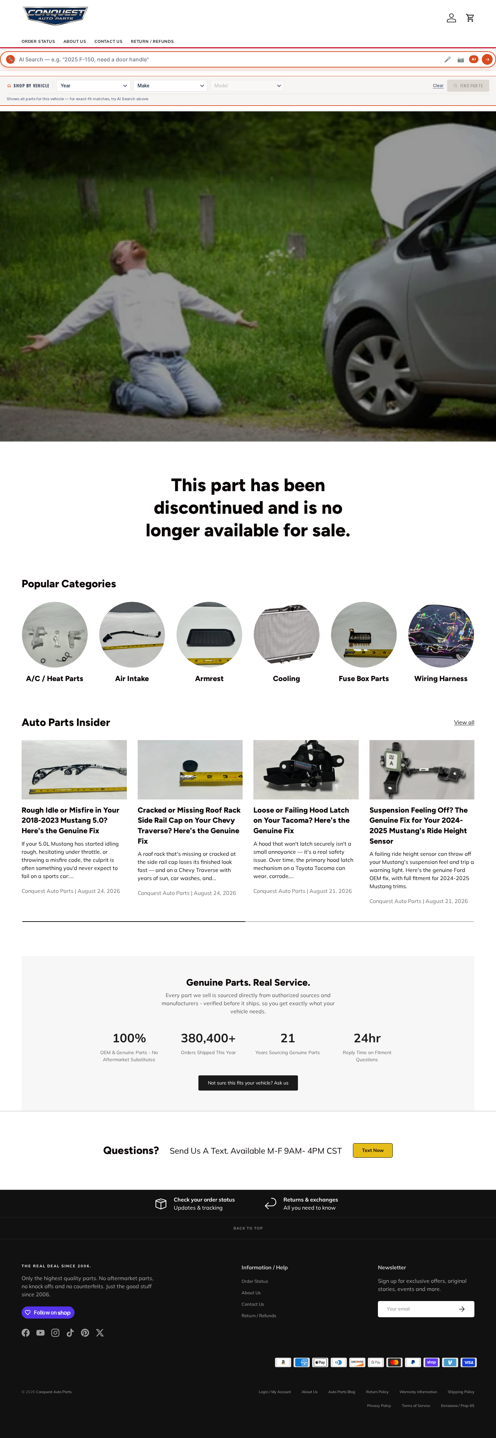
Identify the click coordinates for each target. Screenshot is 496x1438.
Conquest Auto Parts (54, 1391)
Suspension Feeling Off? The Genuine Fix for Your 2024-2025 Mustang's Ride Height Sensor (418, 825)
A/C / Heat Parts (54, 678)
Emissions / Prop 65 (457, 1405)
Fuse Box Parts (364, 678)
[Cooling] (287, 635)
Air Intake (132, 678)
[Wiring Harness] (441, 635)
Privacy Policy (379, 1405)
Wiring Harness (441, 678)
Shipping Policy (461, 1391)
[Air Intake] (132, 635)
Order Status (38, 41)
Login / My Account (275, 1391)
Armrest (209, 678)
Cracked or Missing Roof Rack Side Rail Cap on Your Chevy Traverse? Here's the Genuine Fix (189, 825)
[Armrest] (209, 635)
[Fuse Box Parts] (364, 635)
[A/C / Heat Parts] (55, 635)
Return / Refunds (152, 41)
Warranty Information (418, 1391)
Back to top (248, 1228)
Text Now (373, 1150)
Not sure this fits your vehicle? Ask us (248, 1083)
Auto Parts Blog (341, 1391)
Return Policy (377, 1391)
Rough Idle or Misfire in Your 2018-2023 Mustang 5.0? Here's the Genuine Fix (70, 820)
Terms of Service (416, 1405)
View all (464, 722)
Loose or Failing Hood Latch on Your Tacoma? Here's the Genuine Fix (301, 820)
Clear (438, 85)
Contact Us (108, 41)
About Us (74, 41)
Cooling (286, 678)
